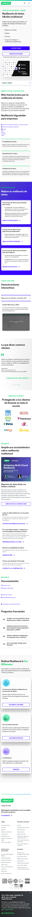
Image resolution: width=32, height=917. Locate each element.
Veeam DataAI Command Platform (7, 855)
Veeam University (21, 834)
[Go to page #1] (13, 385)
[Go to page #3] (15, 385)
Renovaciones (20, 832)
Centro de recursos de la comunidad (23, 841)
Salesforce (3, 869)
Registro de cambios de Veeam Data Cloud (23, 837)
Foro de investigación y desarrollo (22, 844)
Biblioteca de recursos (22, 859)
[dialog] (16, 904)
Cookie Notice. (8, 909)
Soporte (19, 825)
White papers (20, 861)
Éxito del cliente (21, 830)
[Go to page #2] (14, 385)
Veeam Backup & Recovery (9, 597)
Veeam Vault (4, 865)
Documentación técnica (23, 827)
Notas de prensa (5, 836)
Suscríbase (5, 815)
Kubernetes (4, 871)
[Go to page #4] (16, 385)
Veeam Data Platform (6, 860)
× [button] (30, 892)
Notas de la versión (7, 595)
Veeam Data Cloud (5, 862)
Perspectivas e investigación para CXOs (23, 853)
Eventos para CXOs (21, 856)
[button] (16, 913)
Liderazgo (3, 827)
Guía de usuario (6, 585)
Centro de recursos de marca (6, 839)
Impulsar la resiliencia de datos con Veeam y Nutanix (15, 125)
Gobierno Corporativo (6, 832)
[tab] (16, 298)
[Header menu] (29, 3)
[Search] (24, 3)
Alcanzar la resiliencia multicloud (11, 127)
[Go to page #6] (19, 385)
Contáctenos (4, 834)
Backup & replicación (6, 873)
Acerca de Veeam (5, 825)
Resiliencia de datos (6, 858)
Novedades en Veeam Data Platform (11, 604)
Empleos (3, 830)
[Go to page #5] (17, 385)
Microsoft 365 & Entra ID (7, 867)
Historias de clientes (22, 865)
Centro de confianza (6, 842)
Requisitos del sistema (8, 588)
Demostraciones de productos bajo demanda (23, 868)
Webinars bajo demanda (23, 863)
